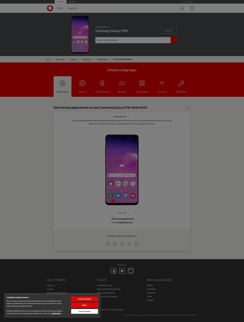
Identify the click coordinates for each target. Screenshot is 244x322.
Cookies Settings (84, 311)
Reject (84, 305)
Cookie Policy (56, 313)
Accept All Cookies (84, 299)
